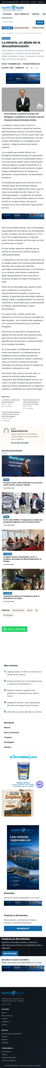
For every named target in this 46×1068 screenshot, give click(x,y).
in (27, 68)
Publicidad (5, 1042)
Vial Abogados (8, 615)
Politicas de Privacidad (8, 1057)
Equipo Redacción (33, 64)
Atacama (7, 747)
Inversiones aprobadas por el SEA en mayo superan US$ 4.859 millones (11, 414)
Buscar (40, 22)
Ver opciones (9, 953)
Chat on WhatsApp (17, 629)
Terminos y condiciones (9, 1060)
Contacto (33, 2)
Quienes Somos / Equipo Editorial (11, 1033)
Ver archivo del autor (20, 443)
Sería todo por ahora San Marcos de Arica (24, 712)
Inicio (3, 33)
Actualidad (7, 14)
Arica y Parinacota (22, 14)
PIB (36, 610)
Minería (29, 610)
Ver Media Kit (23, 928)
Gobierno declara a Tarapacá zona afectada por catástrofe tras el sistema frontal (23, 693)
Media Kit (41, 2)
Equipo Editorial (6, 1051)
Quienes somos (24, 2)
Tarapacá (35, 14)
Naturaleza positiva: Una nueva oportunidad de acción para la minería (31, 402)
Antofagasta (9, 742)
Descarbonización (18, 610)
